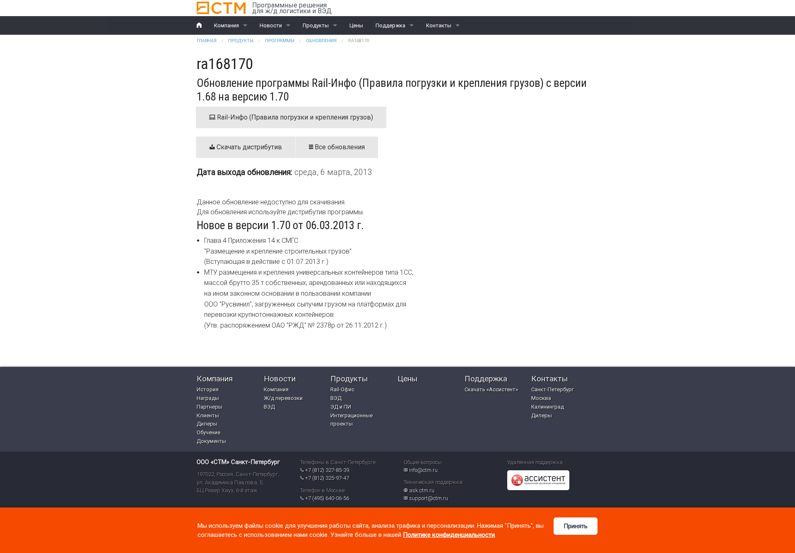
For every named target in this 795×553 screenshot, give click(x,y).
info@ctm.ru (423, 470)
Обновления (321, 40)
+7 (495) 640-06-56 (327, 498)
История (208, 389)
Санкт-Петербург (552, 389)
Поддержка (390, 25)
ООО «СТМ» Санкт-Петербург (238, 462)
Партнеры (209, 407)
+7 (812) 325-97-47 (327, 478)
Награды (208, 398)
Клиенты (208, 415)
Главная (207, 40)
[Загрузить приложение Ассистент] (538, 480)
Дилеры (207, 424)
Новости (271, 25)
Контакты (438, 25)
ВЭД (269, 407)
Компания (226, 25)
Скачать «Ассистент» (491, 389)
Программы (279, 40)
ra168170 (358, 40)
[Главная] (221, 8)
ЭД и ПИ (340, 407)
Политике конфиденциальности (449, 535)
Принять (576, 526)
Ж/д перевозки (283, 398)
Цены (356, 25)
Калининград (547, 407)
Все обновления (339, 147)
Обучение (208, 432)
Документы (211, 441)
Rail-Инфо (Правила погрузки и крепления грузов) (294, 117)
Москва (541, 398)
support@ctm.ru (428, 498)
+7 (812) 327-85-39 (327, 470)
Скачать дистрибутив (248, 147)
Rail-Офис (342, 389)
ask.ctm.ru (421, 490)
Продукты (316, 25)
